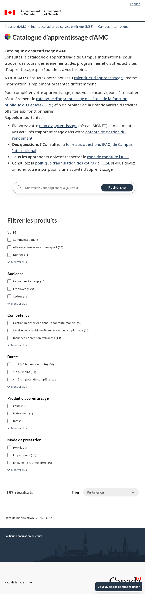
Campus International (114, 27)
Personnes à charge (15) (29, 281)
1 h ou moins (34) (24, 372)
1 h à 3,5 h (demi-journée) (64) (33, 364)
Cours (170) (20, 406)
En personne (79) (24, 455)
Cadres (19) (20, 296)
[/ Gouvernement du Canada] (33, 13)
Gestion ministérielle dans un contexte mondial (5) (47, 323)
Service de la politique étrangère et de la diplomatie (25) (51, 330)
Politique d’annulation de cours (23, 536)
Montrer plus (19, 262)
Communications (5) (26, 239)
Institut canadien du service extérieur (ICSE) (62, 27)
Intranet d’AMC (15, 27)
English (135, 4)
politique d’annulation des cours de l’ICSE (72, 163)
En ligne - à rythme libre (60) (32, 462)
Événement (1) (23, 413)
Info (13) (19, 421)
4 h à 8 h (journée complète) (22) (35, 379)
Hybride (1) (21, 447)
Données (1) (21, 255)
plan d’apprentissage (58, 125)
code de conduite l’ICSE (108, 156)
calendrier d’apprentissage (98, 77)
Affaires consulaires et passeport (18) (38, 247)
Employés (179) (23, 289)
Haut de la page (15, 582)
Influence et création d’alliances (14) (37, 338)
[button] (72, 262)
